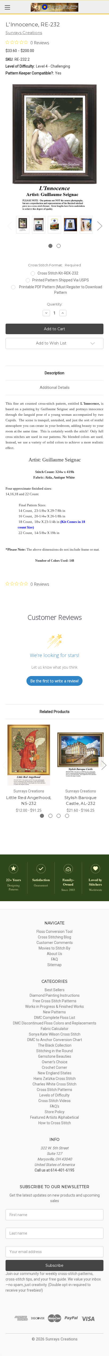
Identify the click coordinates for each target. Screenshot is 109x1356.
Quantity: (54, 304)
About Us (54, 954)
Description (54, 373)
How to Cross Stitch (54, 1123)
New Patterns (54, 1012)
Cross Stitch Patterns (54, 1090)
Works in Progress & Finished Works (54, 1006)
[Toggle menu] (7, 7)
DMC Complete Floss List (54, 1017)
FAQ (54, 959)
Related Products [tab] (55, 711)
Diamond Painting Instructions (55, 995)
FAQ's (54, 1106)
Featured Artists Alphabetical (54, 1117)
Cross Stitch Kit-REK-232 (58, 273)
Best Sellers (55, 990)
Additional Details (55, 387)
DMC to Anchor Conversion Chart (54, 1040)
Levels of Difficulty (54, 1095)
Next (99, 226)
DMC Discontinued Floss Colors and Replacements (54, 1023)
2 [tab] (59, 246)
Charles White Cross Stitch (54, 1084)
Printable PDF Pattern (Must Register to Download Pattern (60, 290)
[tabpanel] (23, 225)
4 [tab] (67, 816)
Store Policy (55, 1112)
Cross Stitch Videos (54, 1101)
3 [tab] (59, 816)
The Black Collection (54, 1045)
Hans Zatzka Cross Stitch (55, 1078)
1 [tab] (50, 246)
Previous (9, 226)
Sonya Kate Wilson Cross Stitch (54, 1034)
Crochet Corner (54, 1067)
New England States (54, 1073)
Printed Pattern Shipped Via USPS (60, 280)
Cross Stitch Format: (54, 265)
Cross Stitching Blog (54, 937)
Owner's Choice (54, 1062)
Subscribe (54, 1265)
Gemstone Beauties (54, 1056)
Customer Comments (55, 943)
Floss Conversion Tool (54, 931)
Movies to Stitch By (54, 948)
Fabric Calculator (55, 1029)
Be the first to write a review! (54, 680)
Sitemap (54, 965)
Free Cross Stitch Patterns (54, 1001)
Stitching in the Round (54, 1051)
